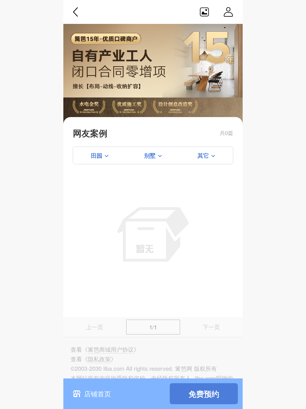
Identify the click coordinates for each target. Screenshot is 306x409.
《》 (110, 349)
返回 (75, 12)
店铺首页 (97, 393)
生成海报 (204, 12)
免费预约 (204, 393)
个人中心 (228, 12)
